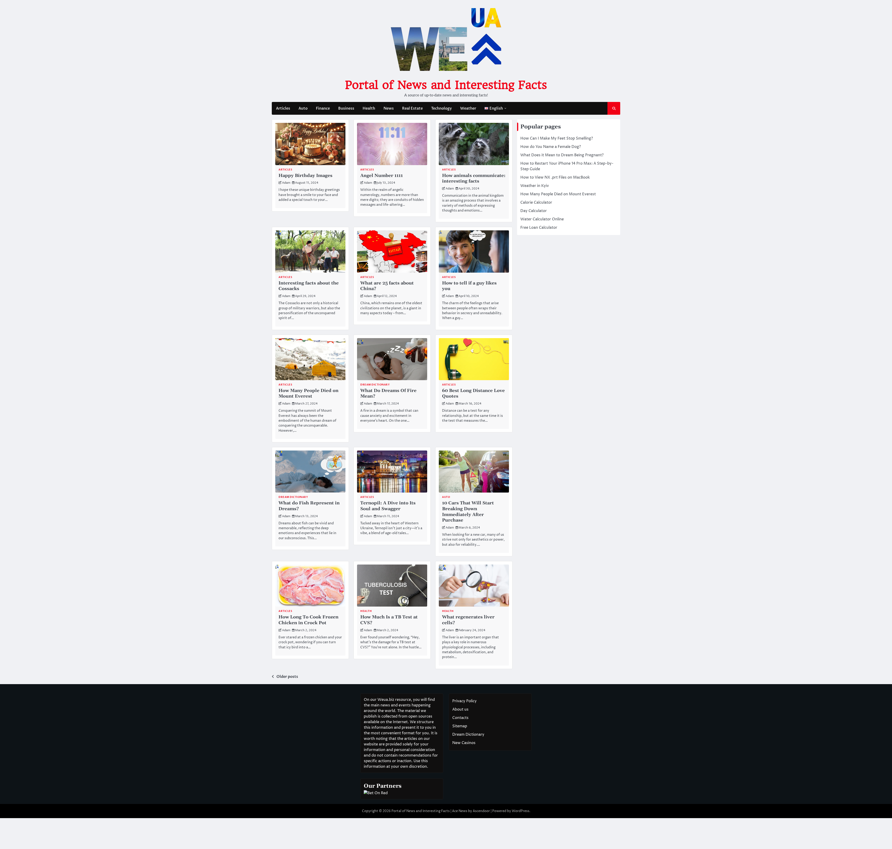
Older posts (287, 676)
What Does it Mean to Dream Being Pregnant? (561, 155)
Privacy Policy (464, 701)
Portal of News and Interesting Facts (446, 84)
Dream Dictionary (375, 384)
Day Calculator (533, 210)
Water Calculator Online (542, 219)
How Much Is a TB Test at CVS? (389, 620)
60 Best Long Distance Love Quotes (473, 393)
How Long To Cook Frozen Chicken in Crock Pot (308, 620)
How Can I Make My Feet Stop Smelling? (556, 138)
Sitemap (459, 726)
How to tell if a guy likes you (469, 286)
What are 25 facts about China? (387, 286)
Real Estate (412, 108)
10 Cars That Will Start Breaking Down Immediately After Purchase (468, 511)
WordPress (520, 811)
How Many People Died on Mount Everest (308, 393)
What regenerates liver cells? (468, 620)
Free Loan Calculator (538, 227)
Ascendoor (481, 811)
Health (369, 108)
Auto (303, 108)
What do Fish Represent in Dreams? (309, 506)
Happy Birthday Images (305, 176)
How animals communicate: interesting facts (473, 178)
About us (460, 709)
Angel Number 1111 (381, 176)
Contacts (460, 717)
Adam (286, 183)
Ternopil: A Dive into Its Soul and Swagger (388, 506)
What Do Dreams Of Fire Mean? (388, 393)
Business (346, 108)
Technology (441, 108)
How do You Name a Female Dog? (550, 146)
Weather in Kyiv (534, 185)
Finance (323, 108)
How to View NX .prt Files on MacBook (555, 177)
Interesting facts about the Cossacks (309, 286)
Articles (283, 108)
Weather (468, 108)
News (389, 108)
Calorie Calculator (536, 202)
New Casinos (464, 742)
